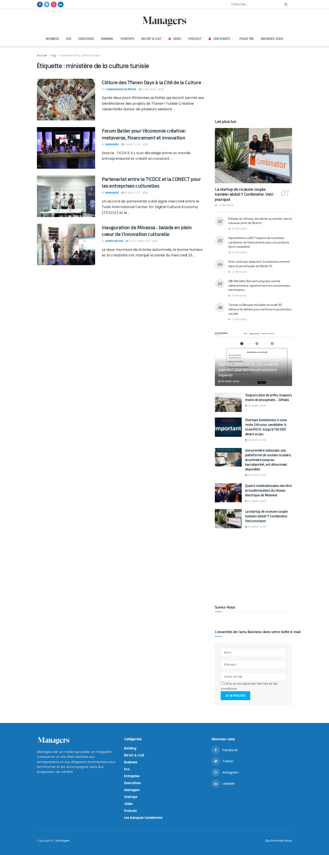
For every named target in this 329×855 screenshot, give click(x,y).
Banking (107, 39)
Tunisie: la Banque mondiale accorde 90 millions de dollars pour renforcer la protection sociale (260, 309)
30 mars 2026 (229, 381)
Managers (112, 144)
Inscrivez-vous (272, 39)
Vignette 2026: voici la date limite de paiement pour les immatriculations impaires (248, 369)
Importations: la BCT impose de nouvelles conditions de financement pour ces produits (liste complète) (258, 242)
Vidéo (177, 39)
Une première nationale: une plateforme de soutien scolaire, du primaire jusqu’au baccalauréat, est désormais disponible (268, 459)
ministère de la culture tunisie (80, 55)
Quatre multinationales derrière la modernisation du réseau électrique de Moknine (268, 490)
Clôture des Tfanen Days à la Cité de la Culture (151, 82)
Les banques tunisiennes (143, 817)
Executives (86, 39)
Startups (127, 39)
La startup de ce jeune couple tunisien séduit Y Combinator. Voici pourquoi (244, 194)
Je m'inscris (235, 695)
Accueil (42, 55)
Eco (68, 39)
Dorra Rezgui (114, 241)
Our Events (222, 39)
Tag (53, 55)
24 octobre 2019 (139, 241)
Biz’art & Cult (151, 39)
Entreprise (132, 776)
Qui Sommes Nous (278, 840)
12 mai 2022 (148, 89)
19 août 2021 (132, 192)
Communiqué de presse (120, 89)
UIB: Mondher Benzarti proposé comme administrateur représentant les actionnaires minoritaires (259, 285)
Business (52, 39)
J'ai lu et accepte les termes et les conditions (249, 686)
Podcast (194, 39)
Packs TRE (246, 39)
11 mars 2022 (132, 144)
